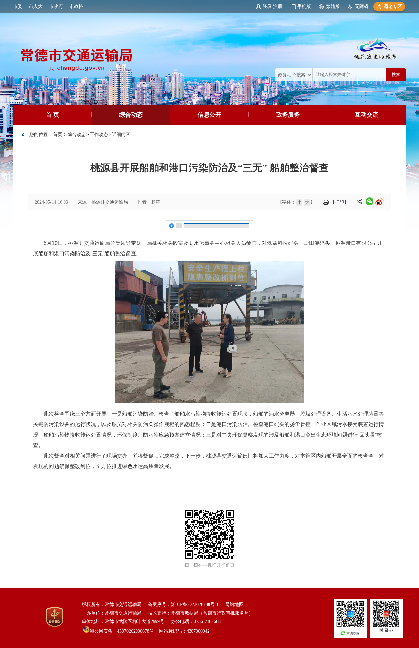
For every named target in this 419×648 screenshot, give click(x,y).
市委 (17, 6)
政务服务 (288, 114)
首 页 (52, 114)
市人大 (36, 6)
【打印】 (339, 202)
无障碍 (362, 6)
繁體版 (333, 6)
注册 (277, 6)
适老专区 (393, 6)
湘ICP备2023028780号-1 (195, 604)
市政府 (56, 6)
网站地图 (234, 604)
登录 (267, 6)
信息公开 (209, 114)
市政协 (76, 6)
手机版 (304, 6)
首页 (57, 134)
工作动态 (99, 134)
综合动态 (131, 114)
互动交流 (366, 114)
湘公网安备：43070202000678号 (122, 631)
